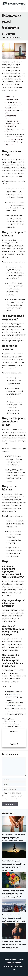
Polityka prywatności (10, 959)
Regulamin (10, 962)
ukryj (13, 96)
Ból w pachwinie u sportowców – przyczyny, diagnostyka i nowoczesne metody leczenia (13, 838)
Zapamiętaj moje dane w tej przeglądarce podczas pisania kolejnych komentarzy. (13, 796)
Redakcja (18, 962)
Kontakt (21, 959)
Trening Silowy (9, 719)
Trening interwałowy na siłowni (16, 714)
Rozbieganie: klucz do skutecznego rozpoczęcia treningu (14, 697)
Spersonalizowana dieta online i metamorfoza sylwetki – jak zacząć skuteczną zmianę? (13, 894)
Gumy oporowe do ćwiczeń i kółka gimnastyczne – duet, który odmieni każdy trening (14, 944)
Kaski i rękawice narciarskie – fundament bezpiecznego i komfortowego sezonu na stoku (13, 918)
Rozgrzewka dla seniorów (14, 691)
